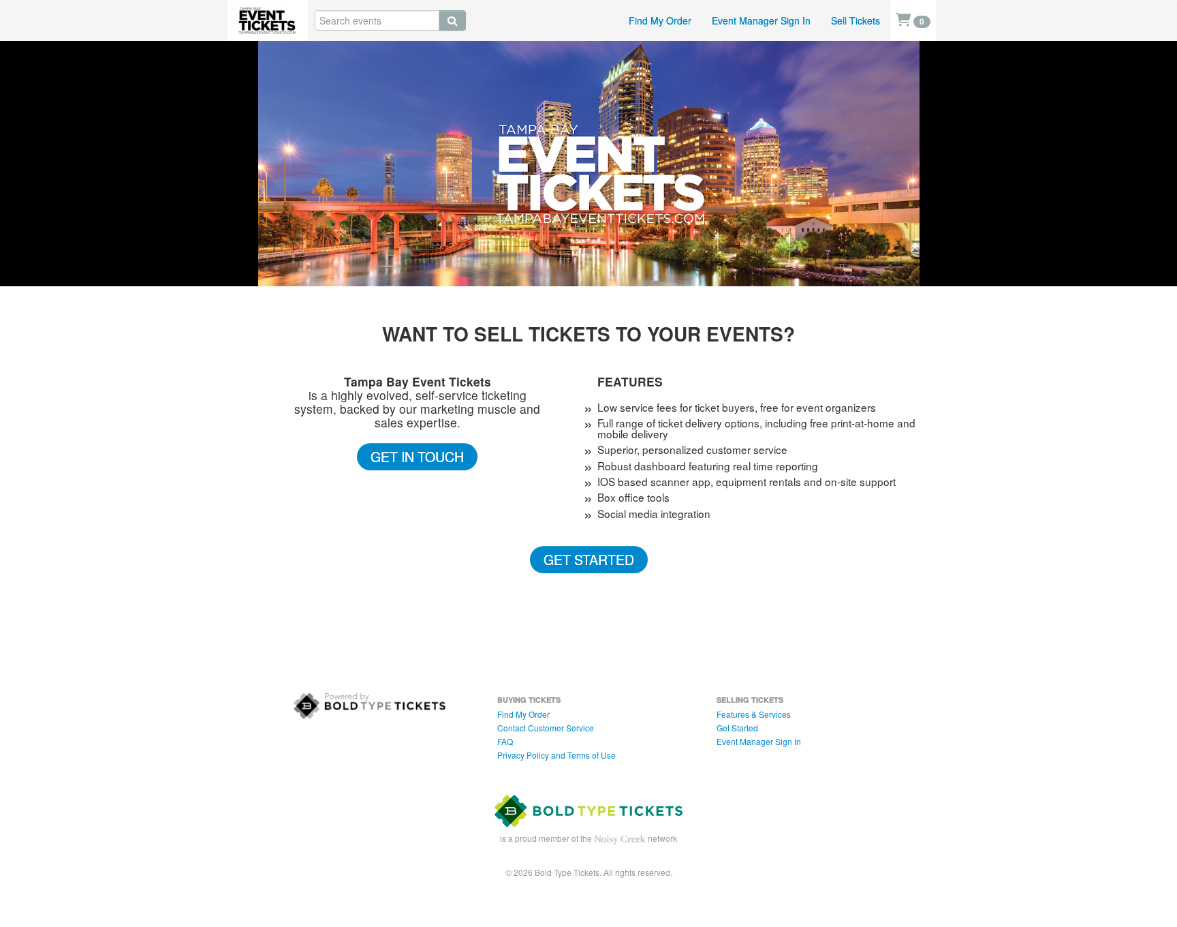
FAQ (505, 741)
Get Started (589, 559)
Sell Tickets (855, 20)
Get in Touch (417, 456)
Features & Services (754, 714)
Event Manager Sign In (761, 20)
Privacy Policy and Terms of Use (556, 755)
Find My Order (660, 20)
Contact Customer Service (545, 727)
